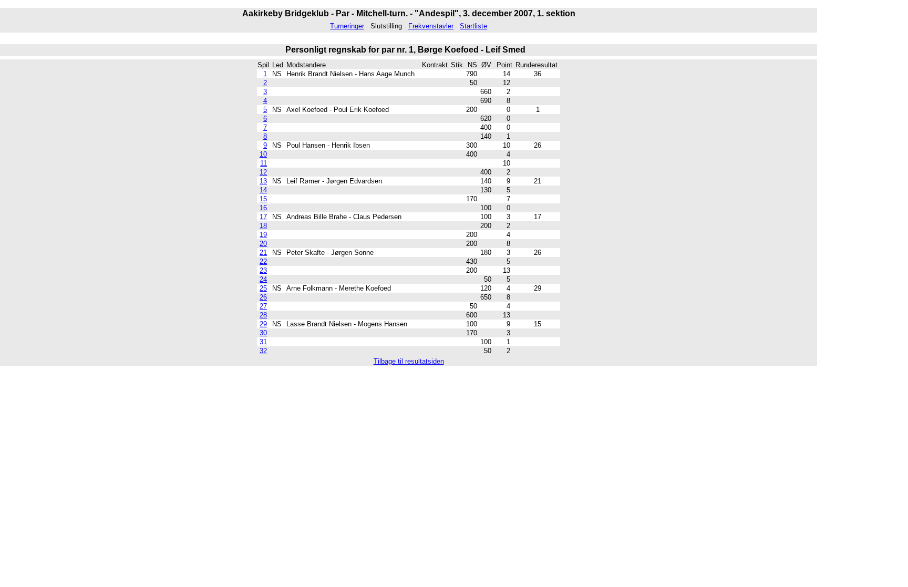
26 (263, 297)
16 (263, 208)
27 (263, 306)
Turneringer (347, 26)
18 (263, 226)
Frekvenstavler (430, 26)
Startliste (473, 26)
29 (263, 324)
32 (263, 351)
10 (263, 154)
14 (263, 190)
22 (263, 261)
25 (263, 288)
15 (263, 199)
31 (263, 342)
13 (263, 181)
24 (263, 279)
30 (263, 333)
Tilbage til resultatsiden (409, 361)
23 (263, 270)
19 (263, 235)
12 (263, 172)
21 (263, 252)
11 (263, 163)
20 (263, 244)
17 (263, 217)
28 (263, 315)
